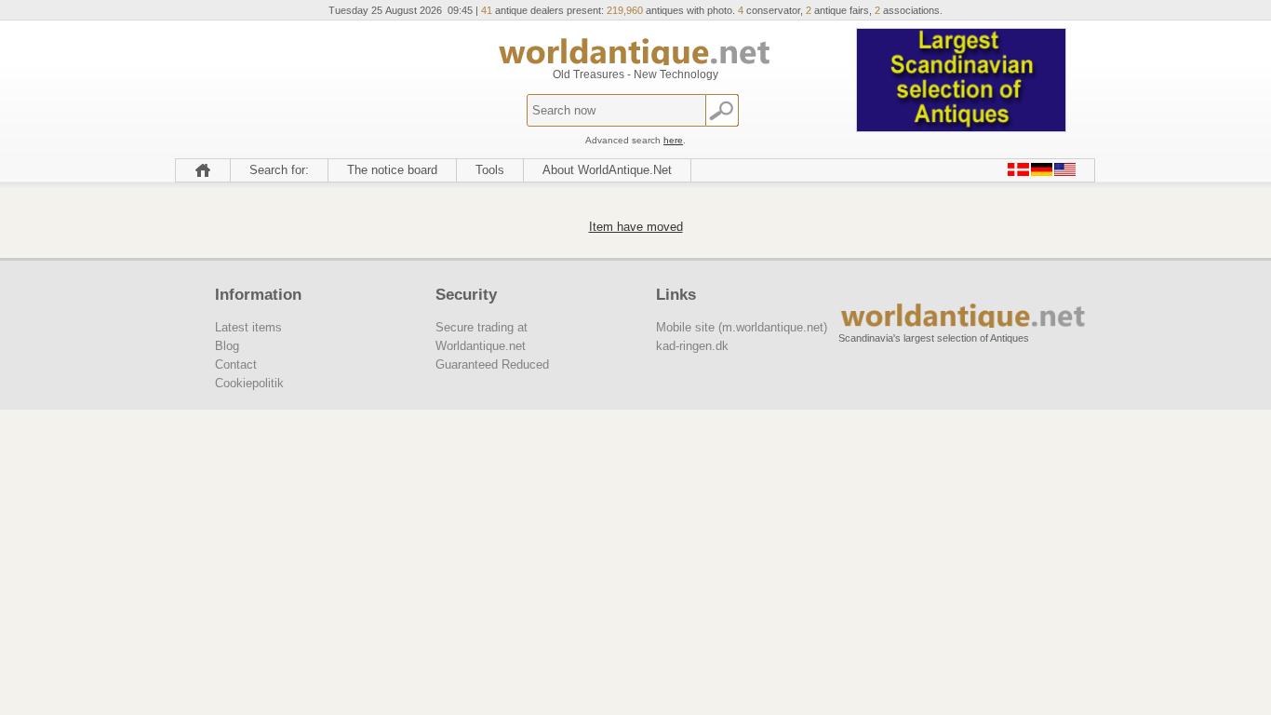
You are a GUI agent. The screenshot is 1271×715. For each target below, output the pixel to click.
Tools (489, 170)
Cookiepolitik (249, 383)
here (673, 140)
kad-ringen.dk (692, 346)
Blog (227, 346)
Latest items (248, 327)
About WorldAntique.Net (607, 170)
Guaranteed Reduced (492, 364)
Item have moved (636, 227)
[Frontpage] (203, 170)
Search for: (279, 170)
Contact (236, 364)
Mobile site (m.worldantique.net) (741, 327)
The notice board (392, 170)
